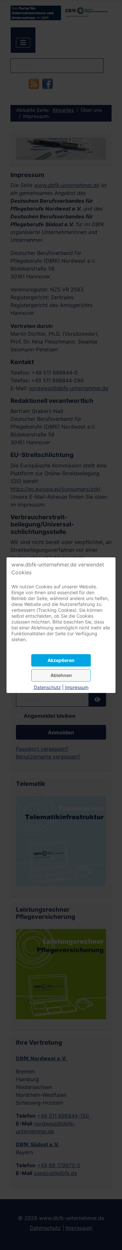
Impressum (76, 687)
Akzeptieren (61, 660)
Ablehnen (61, 675)
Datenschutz (47, 687)
